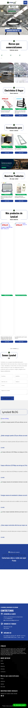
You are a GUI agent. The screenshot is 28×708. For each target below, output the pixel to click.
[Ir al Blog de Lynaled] (14, 418)
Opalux (2, 684)
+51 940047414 (14, 554)
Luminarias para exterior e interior (7, 147)
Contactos (3, 671)
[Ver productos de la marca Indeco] (11, 55)
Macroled (3, 686)
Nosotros (3, 666)
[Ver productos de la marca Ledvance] (23, 55)
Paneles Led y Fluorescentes (7, 109)
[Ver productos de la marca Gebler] (2, 55)
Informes (3, 669)
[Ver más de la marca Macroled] (19, 99)
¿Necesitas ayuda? (20, 705)
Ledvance (3, 681)
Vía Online (6, 628)
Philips (2, 678)
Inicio (2, 660)
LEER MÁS (2, 447)
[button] (1, 117)
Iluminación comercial (21, 194)
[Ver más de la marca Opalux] (5, 98)
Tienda (2, 663)
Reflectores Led (21, 109)
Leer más (7, 115)
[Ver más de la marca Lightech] (5, 135)
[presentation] (1, 58)
